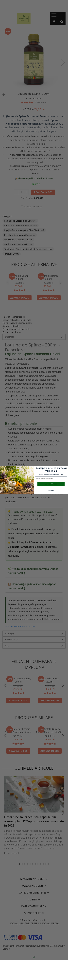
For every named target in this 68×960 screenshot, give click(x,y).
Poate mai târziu (51, 490)
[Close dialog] (66, 468)
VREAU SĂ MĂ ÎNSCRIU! (51, 484)
